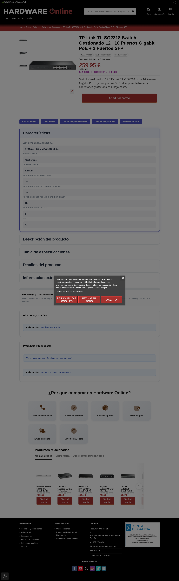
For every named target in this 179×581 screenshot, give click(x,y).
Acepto (111, 299)
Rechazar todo (89, 300)
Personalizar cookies (66, 300)
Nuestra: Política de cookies (70, 291)
